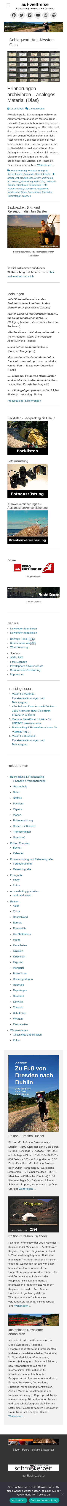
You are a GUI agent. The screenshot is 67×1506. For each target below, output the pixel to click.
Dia (42, 181)
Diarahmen (22, 185)
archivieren (47, 178)
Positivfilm (47, 192)
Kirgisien (18, 950)
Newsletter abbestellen (23, 632)
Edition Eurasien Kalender (27, 1236)
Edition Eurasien (19, 843)
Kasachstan (20, 945)
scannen (26, 196)
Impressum (16, 674)
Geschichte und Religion (27, 1034)
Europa (17, 922)
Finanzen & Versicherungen (29, 780)
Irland (16, 939)
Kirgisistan (19, 956)
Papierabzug (34, 192)
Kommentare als (23, 642)
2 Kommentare (36, 108)
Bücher (17, 847)
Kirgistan (18, 962)
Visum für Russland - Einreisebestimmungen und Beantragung (28, 740)
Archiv (37, 178)
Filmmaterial (35, 185)
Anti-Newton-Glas (24, 178)
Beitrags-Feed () (22, 638)
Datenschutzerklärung (44, 1500)
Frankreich (19, 928)
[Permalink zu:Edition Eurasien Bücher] (33, 1093)
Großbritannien (22, 933)
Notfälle (17, 797)
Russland (18, 995)
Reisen (14, 901)
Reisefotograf (14, 196)
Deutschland (20, 916)
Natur (16, 792)
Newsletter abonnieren (23, 628)
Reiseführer (20, 973)
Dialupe (11, 185)
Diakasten (50, 181)
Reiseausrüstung (23, 820)
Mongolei (18, 967)
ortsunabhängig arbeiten (24, 891)
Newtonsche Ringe (17, 192)
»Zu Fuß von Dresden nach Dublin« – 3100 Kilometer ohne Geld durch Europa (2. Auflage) (34, 710)
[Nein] (62, 1494)
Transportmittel (22, 831)
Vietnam (18, 1018)
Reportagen (20, 990)
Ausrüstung (27, 181)
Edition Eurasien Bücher (26, 1136)
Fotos (16, 885)
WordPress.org (19, 647)
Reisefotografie (43, 174)
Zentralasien (20, 1024)
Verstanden (18, 1500)
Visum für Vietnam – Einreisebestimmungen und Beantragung (28, 698)
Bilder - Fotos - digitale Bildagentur (33, 1449)
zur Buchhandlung (33, 1475)
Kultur (16, 1040)
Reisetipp (18, 984)
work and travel (22, 895)
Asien (16, 905)
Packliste (18, 803)
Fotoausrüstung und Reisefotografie (31, 859)
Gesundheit (20, 786)
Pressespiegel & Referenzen (24, 400)
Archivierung (13, 181)
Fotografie (29, 174)
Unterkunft (19, 837)
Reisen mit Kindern (24, 826)
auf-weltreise (35, 4)
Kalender (18, 853)
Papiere (17, 809)
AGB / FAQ (16, 657)
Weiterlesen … (46, 165)
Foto (45, 185)
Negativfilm (42, 188)
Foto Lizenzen (18, 661)
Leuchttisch (30, 188)
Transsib (18, 1007)
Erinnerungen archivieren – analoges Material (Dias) (31, 94)
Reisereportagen (23, 979)
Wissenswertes (19, 1030)
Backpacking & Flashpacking (27, 776)
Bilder (37, 181)
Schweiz (18, 1001)
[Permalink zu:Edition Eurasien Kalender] (33, 1214)
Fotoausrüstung (19, 170)
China (16, 911)
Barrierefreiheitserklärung (25, 670)
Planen (17, 814)
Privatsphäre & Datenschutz (26, 665)
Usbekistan (19, 1013)
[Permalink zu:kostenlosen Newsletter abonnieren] (33, 1320)
